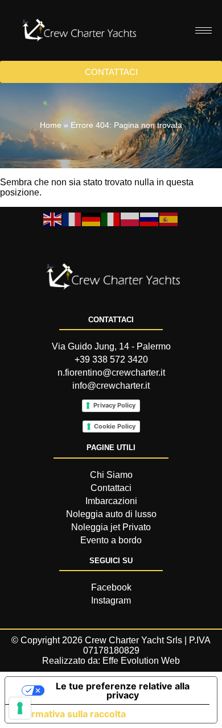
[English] (53, 218)
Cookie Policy (114, 426)
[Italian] (111, 218)
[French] (72, 218)
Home (50, 125)
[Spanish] (169, 218)
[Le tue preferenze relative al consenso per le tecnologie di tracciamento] (20, 708)
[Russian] (149, 218)
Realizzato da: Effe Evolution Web (111, 660)
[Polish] (130, 218)
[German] (91, 218)
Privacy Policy (114, 405)
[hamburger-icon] (203, 30)
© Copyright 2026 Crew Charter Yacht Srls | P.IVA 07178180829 (111, 645)
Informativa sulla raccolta (70, 713)
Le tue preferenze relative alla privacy (123, 690)
